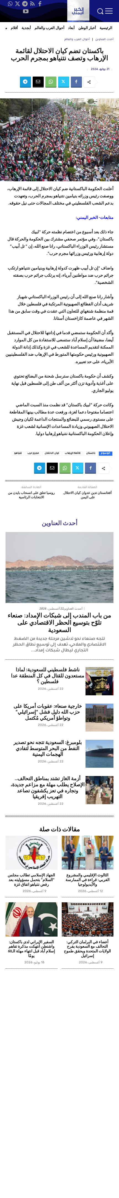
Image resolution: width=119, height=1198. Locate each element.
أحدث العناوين (104, 39)
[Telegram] (25, 4)
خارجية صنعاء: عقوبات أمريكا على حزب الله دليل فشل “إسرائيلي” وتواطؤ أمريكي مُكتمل (48, 712)
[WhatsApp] (10, 4)
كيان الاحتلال (52, 453)
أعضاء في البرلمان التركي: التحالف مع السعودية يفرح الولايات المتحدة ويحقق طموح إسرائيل (87, 949)
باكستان (90, 453)
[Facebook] (40, 4)
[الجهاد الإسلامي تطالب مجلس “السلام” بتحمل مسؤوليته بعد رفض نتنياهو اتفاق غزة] (32, 853)
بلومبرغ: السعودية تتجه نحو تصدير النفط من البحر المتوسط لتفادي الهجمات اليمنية (48, 748)
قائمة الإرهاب (73, 453)
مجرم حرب (33, 453)
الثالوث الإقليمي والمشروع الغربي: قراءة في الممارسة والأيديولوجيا (88, 880)
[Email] (38, 82)
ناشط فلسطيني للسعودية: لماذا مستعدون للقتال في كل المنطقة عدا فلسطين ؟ (47, 676)
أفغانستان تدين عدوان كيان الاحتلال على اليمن (87, 495)
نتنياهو (18, 453)
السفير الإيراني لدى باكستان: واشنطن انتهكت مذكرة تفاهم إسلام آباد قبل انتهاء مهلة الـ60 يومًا (31, 949)
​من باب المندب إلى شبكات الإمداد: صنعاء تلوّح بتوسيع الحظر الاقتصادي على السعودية (59, 623)
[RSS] (32, 4)
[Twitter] (17, 4)
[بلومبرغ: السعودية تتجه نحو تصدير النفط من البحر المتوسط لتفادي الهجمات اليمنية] (99, 754)
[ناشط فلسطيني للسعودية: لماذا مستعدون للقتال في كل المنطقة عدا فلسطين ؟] (99, 681)
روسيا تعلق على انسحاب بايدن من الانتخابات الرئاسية (31, 495)
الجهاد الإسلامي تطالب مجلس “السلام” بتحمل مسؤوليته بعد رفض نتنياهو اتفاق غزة (31, 880)
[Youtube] (26, 11)
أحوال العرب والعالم (77, 39)
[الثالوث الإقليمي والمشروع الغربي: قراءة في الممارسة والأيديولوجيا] (88, 853)
